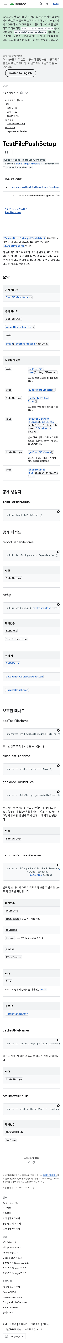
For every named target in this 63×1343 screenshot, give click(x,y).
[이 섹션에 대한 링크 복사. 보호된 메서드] (28, 711)
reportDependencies (18, 327)
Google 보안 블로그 (12, 1257)
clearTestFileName (40, 389)
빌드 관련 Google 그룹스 (14, 1268)
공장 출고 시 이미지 (12, 1223)
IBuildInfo (47, 421)
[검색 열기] (41, 4)
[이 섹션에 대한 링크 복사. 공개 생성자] (24, 492)
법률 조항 (35, 1324)
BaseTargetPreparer (29, 163)
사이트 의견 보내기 (34, 1329)
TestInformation (24, 343)
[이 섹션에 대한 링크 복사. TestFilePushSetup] (33, 502)
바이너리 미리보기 (11, 1218)
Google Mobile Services (15, 1302)
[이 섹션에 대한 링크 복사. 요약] (13, 278)
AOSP (5, 86)
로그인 (56, 3)
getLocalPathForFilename (38, 420)
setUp (9, 343)
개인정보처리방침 (13, 1329)
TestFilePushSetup (17, 297)
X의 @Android (10, 1242)
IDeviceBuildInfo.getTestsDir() (24, 238)
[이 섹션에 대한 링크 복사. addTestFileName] (31, 721)
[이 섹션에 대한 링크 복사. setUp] (14, 595)
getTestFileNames (40, 452)
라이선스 (47, 1324)
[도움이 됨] (21, 92)
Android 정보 (9, 1324)
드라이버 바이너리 (11, 1228)
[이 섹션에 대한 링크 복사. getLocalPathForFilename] (44, 856)
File (43, 989)
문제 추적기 (8, 1312)
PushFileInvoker (13, 212)
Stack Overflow (10, 1307)
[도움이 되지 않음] (26, 92)
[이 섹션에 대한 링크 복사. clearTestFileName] (33, 756)
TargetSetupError (17, 689)
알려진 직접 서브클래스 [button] (16, 211)
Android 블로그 (10, 1252)
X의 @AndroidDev (12, 1247)
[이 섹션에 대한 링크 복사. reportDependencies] (37, 542)
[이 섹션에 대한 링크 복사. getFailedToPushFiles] (37, 782)
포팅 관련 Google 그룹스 (14, 1273)
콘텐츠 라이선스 (50, 1175)
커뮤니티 (23, 1324)
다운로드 (7, 1213)
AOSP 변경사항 (34, 40)
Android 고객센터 (11, 1286)
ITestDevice (44, 428)
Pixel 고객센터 (9, 1291)
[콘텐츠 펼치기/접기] (22, 100)
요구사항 (7, 1208)
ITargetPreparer (13, 245)
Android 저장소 (10, 1203)
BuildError (12, 663)
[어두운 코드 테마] (58, 511)
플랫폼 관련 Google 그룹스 (16, 1262)
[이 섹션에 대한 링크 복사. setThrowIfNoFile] (32, 1096)
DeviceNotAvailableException (24, 676)
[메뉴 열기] (5, 4)
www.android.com (12, 1297)
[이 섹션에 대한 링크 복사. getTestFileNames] (33, 1031)
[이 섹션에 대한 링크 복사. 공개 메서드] (24, 533)
